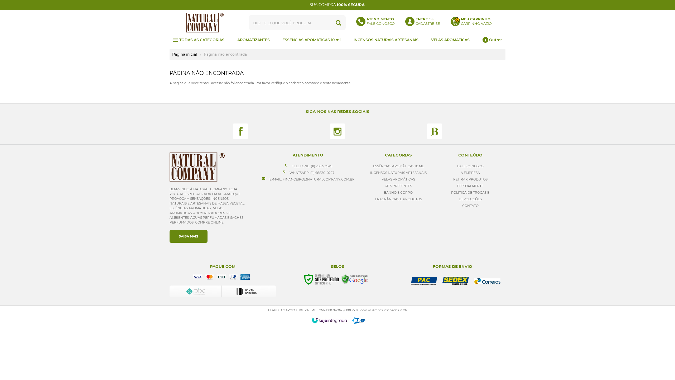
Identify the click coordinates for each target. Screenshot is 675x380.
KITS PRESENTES (398, 186)
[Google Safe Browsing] (354, 279)
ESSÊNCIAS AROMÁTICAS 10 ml (398, 166)
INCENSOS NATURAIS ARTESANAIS (398, 173)
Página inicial (184, 54)
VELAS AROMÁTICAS (398, 179)
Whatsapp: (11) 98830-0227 (311, 173)
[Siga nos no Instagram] (337, 131)
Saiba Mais (188, 236)
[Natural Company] (205, 22)
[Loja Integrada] (329, 320)
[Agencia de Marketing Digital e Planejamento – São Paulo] (358, 320)
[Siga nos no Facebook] (240, 131)
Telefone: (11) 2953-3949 (311, 166)
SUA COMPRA (337, 4)
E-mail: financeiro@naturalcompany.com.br (312, 179)
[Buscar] (338, 22)
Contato (470, 206)
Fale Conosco (470, 166)
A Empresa (470, 173)
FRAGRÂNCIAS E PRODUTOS (398, 199)
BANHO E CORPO (398, 192)
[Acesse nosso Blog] (434, 131)
